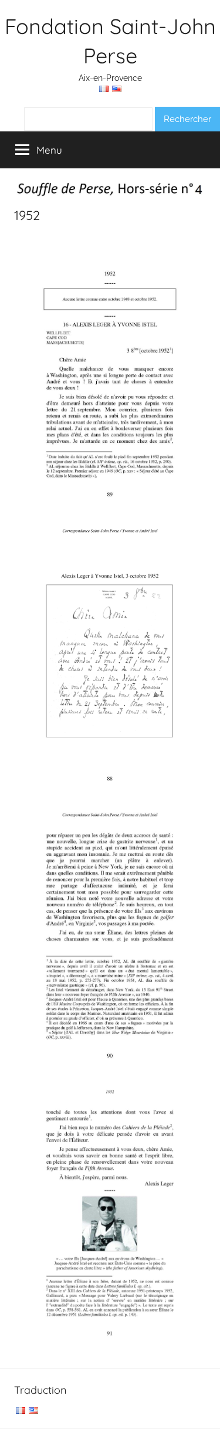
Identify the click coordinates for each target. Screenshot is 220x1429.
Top (207, 1413)
